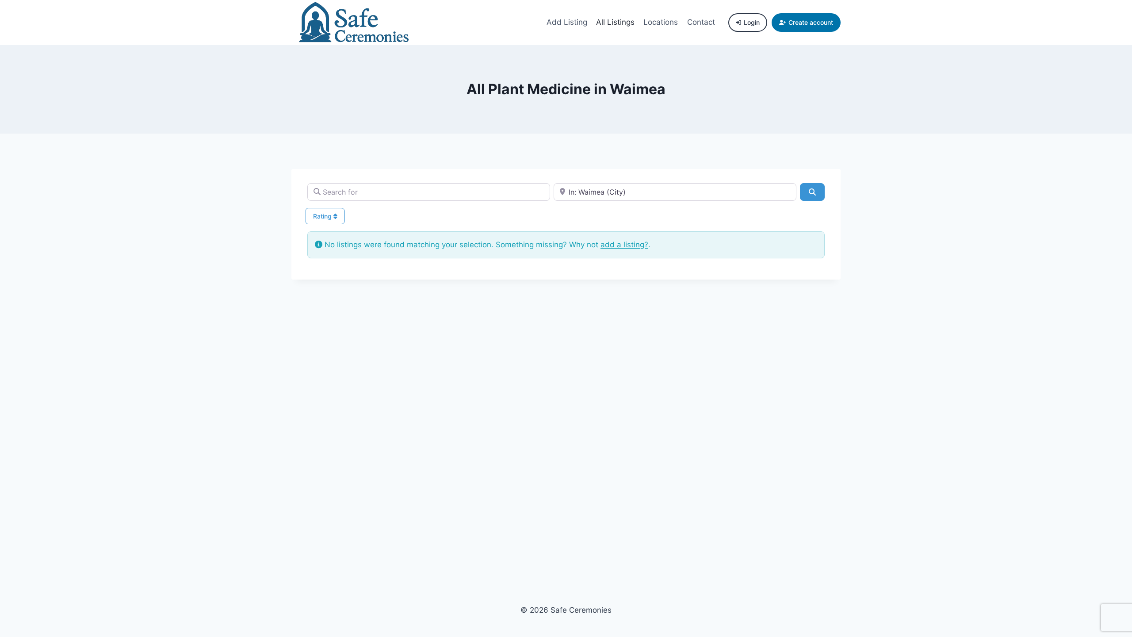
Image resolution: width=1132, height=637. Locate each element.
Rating (323, 216)
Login (752, 22)
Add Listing (567, 22)
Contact (701, 22)
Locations (660, 22)
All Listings (615, 22)
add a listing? (624, 244)
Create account (810, 22)
